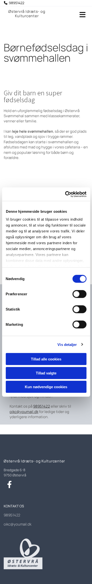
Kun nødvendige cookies (46, 387)
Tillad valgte (46, 373)
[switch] (79, 294)
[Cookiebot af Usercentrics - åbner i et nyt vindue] (65, 194)
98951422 (41, 406)
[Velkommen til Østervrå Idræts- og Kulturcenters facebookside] (9, 484)
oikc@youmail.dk (24, 411)
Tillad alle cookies (46, 359)
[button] (73, 14)
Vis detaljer (67, 344)
